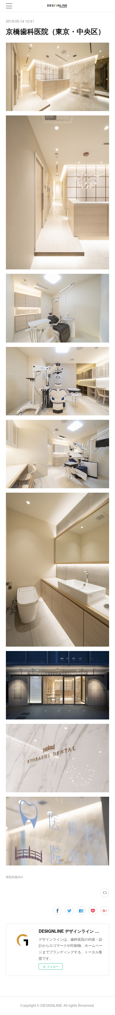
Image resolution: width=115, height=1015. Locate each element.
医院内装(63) (14, 877)
